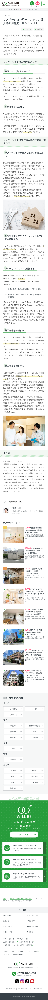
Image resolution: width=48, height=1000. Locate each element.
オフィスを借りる (8, 939)
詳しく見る (24, 834)
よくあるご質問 (19, 945)
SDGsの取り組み (18, 954)
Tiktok (27, 981)
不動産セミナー (32, 926)
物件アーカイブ (10, 988)
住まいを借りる (32, 915)
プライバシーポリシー (24, 988)
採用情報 (29, 945)
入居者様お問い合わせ (26, 942)
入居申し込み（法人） (10, 942)
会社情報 (30, 932)
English (35, 951)
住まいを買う (7, 926)
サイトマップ (38, 988)
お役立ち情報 (7, 932)
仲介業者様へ (7, 945)
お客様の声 (31, 921)
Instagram (22, 981)
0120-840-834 (32, 3)
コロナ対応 (6, 954)
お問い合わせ (7, 915)
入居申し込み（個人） (23, 939)
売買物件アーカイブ (24, 951)
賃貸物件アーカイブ (9, 951)
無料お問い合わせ (37, 3)
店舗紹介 (6, 921)
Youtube (32, 981)
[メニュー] (44, 4)
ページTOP (22, 910)
